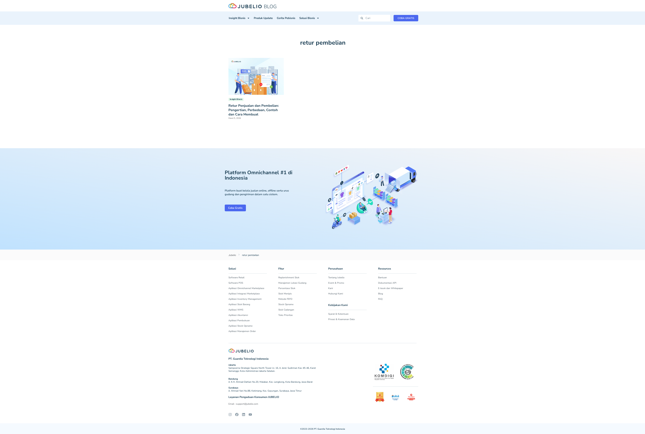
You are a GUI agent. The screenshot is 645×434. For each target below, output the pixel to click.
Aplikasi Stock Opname (240, 325)
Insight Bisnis (237, 18)
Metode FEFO (285, 299)
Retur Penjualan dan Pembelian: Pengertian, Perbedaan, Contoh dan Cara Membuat (253, 110)
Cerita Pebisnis (286, 18)
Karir (330, 288)
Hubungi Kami (335, 293)
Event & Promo (336, 282)
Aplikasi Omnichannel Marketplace (246, 288)
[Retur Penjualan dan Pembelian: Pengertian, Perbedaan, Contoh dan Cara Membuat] (256, 76)
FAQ (380, 299)
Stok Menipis (285, 293)
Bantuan (382, 277)
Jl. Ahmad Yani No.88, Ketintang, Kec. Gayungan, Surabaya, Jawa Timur (265, 390)
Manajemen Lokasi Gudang (292, 282)
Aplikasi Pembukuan (239, 320)
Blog (380, 293)
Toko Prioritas (285, 315)
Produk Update (263, 18)
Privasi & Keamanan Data (341, 319)
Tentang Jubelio (336, 277)
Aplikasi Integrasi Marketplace (244, 293)
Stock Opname (285, 304)
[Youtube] (250, 414)
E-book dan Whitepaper (390, 288)
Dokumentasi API (387, 282)
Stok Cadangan (286, 309)
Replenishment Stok (288, 277)
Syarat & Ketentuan (338, 314)
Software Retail (236, 277)
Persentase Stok (286, 288)
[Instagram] (230, 414)
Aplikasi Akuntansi (238, 315)
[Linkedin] (243, 414)
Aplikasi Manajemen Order (242, 331)
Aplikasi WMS (235, 309)
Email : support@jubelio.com (243, 403)
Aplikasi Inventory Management (245, 299)
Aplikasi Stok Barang (239, 304)
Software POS (235, 282)
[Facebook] (237, 414)
